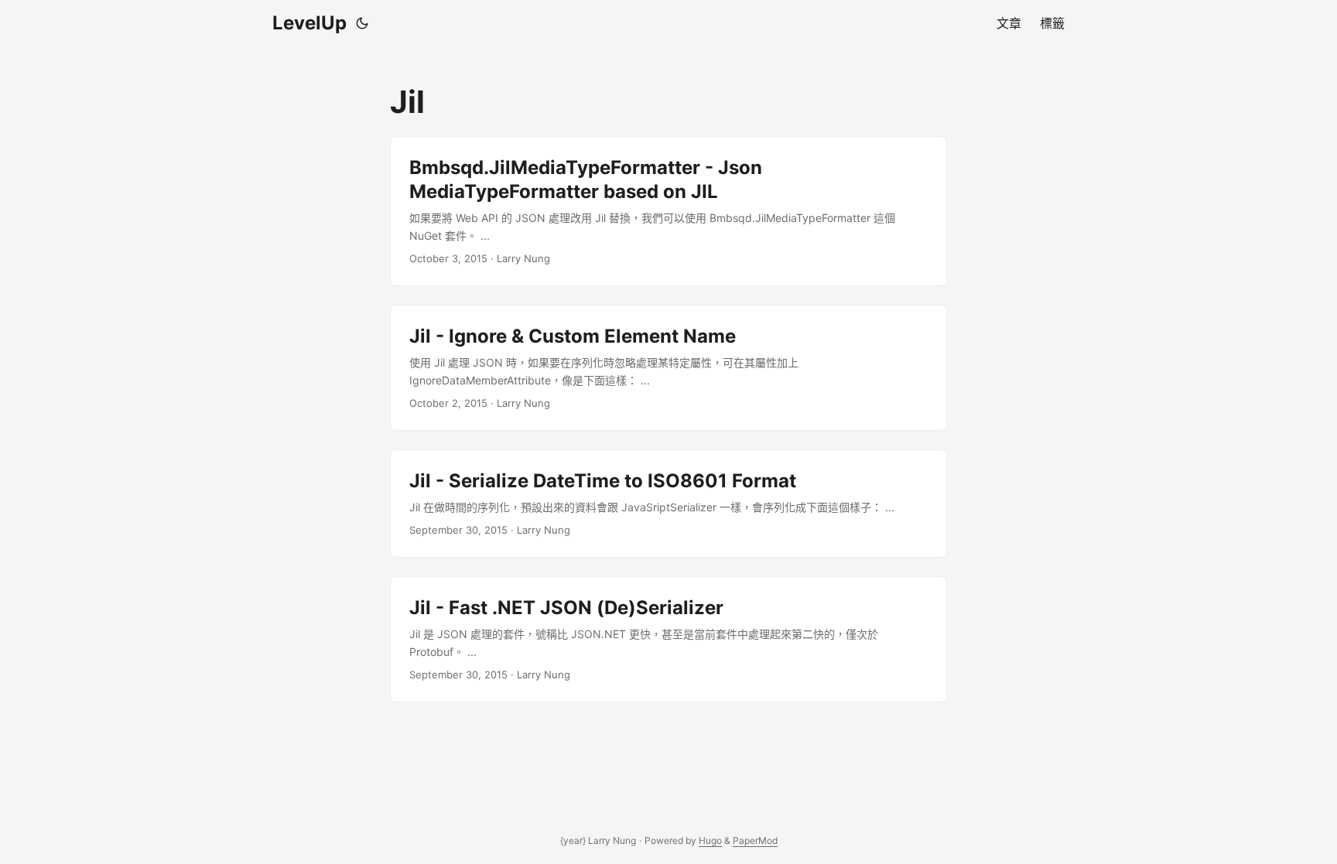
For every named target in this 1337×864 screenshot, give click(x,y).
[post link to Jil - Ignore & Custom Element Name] (668, 368)
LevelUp (309, 23)
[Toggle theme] (362, 23)
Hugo (710, 840)
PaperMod (755, 840)
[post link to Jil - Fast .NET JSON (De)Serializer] (668, 639)
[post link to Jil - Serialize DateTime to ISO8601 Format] (668, 503)
